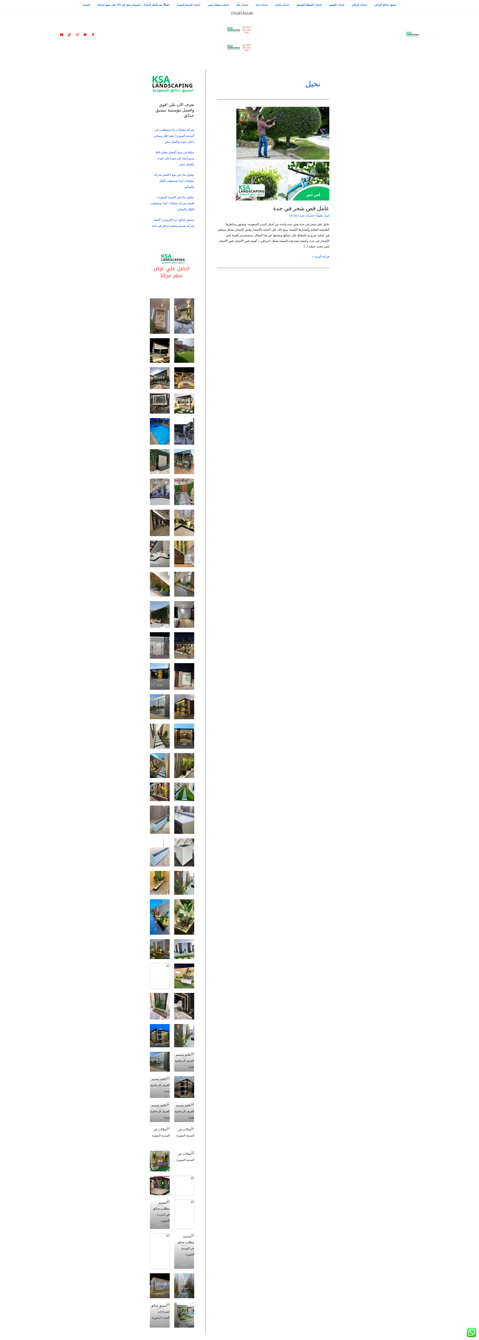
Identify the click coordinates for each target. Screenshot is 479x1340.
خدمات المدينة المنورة (188, 4)
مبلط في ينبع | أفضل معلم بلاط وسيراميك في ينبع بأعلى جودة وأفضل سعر (174, 158)
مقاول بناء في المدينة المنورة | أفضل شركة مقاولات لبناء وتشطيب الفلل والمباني (172, 203)
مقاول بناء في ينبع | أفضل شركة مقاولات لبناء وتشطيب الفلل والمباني (174, 181)
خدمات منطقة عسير (218, 4)
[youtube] (61, 34)
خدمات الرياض (359, 4)
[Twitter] (85, 34)
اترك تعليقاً (322, 215)
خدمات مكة (242, 4)
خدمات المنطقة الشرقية (309, 4)
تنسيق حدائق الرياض (385, 4)
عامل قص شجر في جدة (301, 208)
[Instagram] (77, 34)
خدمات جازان (282, 4)
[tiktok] (69, 34)
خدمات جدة (262, 4)
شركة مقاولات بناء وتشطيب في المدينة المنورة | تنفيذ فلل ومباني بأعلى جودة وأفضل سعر (174, 136)
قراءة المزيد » (320, 256)
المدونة (86, 4)
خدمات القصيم (336, 4)
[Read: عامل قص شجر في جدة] (282, 153)
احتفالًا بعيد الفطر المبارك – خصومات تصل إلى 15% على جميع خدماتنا (134, 4)
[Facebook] (93, 34)
